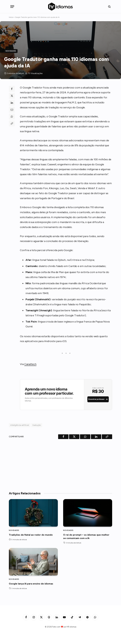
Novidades (11, 51)
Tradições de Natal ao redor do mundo (31, 534)
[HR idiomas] (60, 6)
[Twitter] (12, 96)
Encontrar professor (98, 399)
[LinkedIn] (12, 103)
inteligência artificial (19, 425)
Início (11, 17)
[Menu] (12, 6)
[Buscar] (109, 6)
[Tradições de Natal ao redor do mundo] (33, 513)
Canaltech (30, 364)
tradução (37, 425)
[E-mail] (12, 110)
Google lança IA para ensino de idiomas (31, 583)
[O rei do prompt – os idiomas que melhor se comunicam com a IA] (87, 513)
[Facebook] (12, 89)
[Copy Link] (12, 123)
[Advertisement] (60, 464)
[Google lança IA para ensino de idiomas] (33, 561)
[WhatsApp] (12, 117)
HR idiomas (71, 627)
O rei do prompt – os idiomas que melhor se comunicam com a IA (86, 536)
